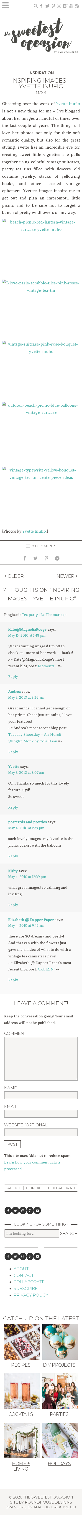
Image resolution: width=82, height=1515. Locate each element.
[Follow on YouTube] (37, 1210)
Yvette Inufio (68, 103)
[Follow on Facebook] (8, 1210)
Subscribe (26, 1288)
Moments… (47, 666)
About (14, 1188)
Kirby (13, 871)
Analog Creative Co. (55, 1507)
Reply (13, 676)
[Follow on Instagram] (22, 1210)
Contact (35, 1188)
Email (10, 1106)
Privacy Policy (31, 1295)
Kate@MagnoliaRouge (27, 629)
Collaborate (62, 1188)
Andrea (14, 691)
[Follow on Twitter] (15, 1210)
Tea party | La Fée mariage (44, 614)
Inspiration (41, 73)
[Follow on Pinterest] (30, 1210)
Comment (15, 1033)
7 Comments (44, 546)
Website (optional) (26, 1125)
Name (10, 1087)
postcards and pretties (27, 822)
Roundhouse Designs (48, 1502)
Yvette (13, 766)
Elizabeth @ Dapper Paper (31, 919)
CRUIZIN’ (46, 969)
